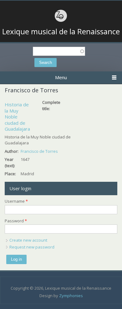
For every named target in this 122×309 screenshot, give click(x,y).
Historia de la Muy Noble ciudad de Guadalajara (17, 116)
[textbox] (59, 51)
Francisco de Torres (39, 151)
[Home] (61, 21)
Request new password (31, 247)
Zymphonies (71, 295)
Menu (61, 77)
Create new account (28, 240)
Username (16, 201)
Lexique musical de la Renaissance (61, 31)
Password (16, 221)
